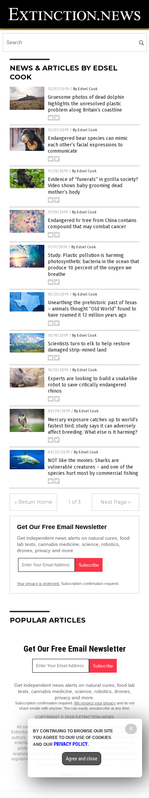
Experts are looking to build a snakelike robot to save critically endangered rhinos (92, 385)
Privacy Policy (71, 744)
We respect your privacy (95, 703)
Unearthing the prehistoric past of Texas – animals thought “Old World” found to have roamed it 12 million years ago (92, 309)
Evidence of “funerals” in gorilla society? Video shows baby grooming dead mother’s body (93, 185)
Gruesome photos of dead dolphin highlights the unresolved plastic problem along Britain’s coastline (86, 103)
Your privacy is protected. (38, 583)
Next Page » (115, 502)
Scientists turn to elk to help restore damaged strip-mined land (89, 347)
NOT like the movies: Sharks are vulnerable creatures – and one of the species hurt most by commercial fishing (93, 467)
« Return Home (33, 502)
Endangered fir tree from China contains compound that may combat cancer (92, 224)
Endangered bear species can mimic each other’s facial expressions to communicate (88, 144)
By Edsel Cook (85, 89)
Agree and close (81, 758)
